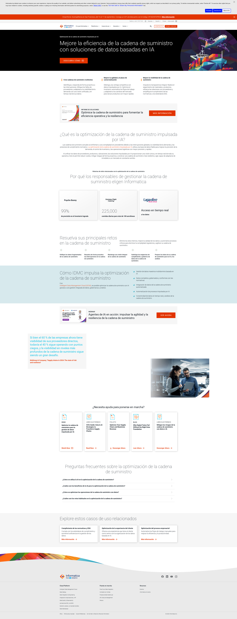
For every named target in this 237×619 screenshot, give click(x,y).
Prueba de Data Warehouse (106, 595)
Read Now (90, 448)
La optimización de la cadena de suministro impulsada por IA (110, 147)
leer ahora (137, 448)
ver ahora (166, 315)
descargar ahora (119, 448)
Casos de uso (105, 26)
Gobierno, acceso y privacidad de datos (69, 606)
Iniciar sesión (171, 21)
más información (162, 113)
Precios (164, 21)
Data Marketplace (64, 608)
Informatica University (145, 592)
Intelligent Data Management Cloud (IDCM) (75, 286)
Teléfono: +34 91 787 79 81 (136, 21)
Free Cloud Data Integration (106, 589)
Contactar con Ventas (105, 592)
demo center (171, 26)
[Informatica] (67, 26)
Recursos (143, 586)
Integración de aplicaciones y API (68, 597)
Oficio (61, 614)
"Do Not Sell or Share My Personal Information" (125, 5)
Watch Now (66, 448)
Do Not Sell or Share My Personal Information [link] (98, 614)
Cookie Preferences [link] (80, 614)
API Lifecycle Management (106, 597)
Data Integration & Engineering (67, 595)
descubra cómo (72, 61)
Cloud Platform (65, 586)
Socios (124, 26)
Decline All (217, 10)
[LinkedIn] (167, 576)
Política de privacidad (69, 614)
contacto (159, 26)
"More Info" (97, 5)
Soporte (158, 21)
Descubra (116, 26)
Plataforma (94, 26)
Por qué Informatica (81, 26)
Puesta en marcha (106, 586)
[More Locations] (145, 21)
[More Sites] (176, 21)
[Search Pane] (151, 26)
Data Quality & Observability (66, 600)
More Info (226, 10)
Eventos (142, 589)
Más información (168, 17)
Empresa (150, 21)
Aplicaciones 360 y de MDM (66, 603)
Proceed (208, 10)
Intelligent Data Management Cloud (68, 589)
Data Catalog (63, 592)
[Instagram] (176, 576)
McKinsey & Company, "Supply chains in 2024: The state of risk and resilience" (53, 361)
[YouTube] (171, 576)
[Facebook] (162, 576)
